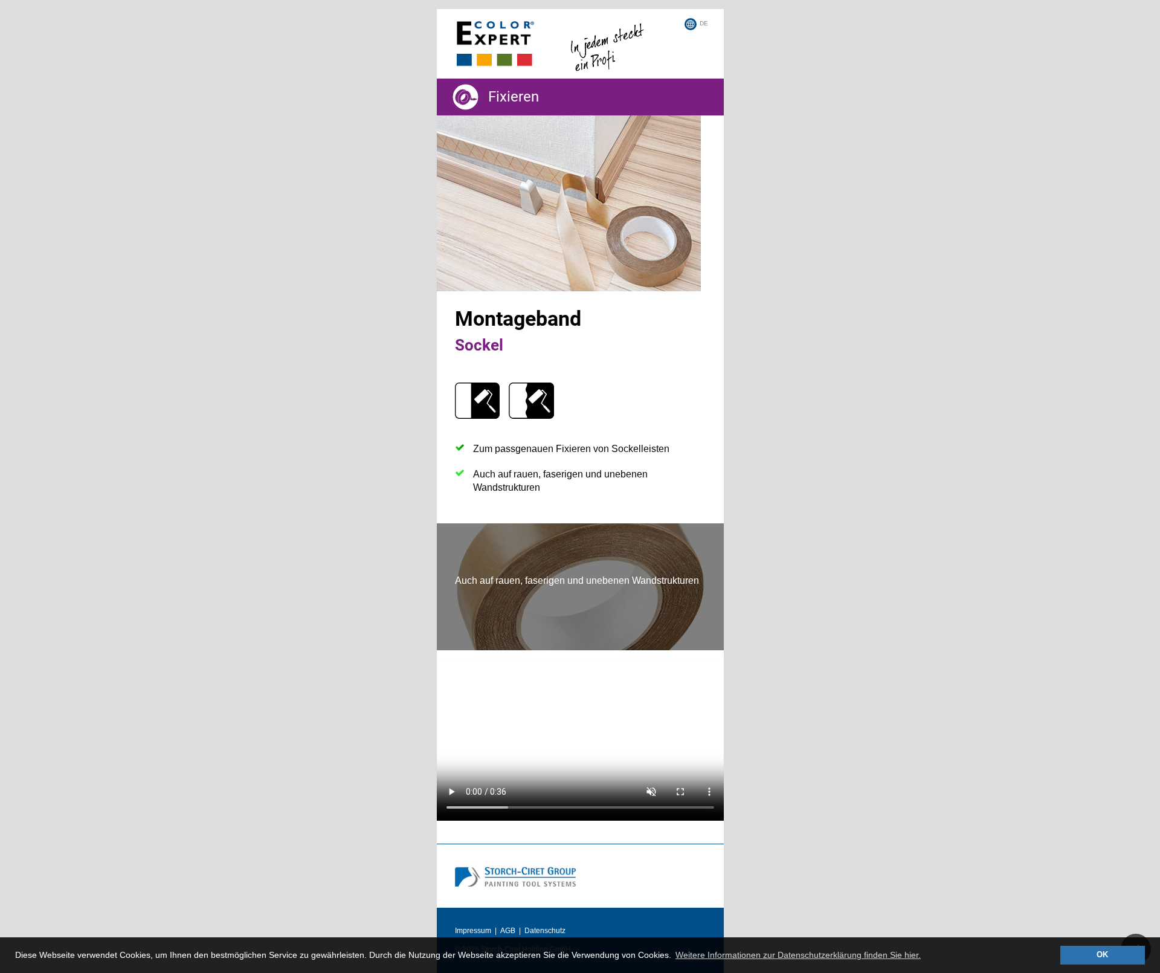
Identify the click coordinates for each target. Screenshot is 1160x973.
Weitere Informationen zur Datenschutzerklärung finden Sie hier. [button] (798, 955)
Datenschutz (545, 930)
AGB (507, 930)
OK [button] (1102, 955)
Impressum (473, 930)
